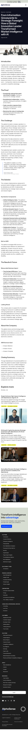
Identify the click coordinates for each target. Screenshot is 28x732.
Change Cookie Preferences (17, 718)
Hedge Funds (6, 577)
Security (5, 550)
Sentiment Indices (7, 687)
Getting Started (6, 624)
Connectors (5, 536)
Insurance (5, 610)
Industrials (5, 595)
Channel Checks (6, 642)
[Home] (5, 5)
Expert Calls (5, 651)
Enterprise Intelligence (8, 541)
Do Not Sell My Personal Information (7, 725)
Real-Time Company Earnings (9, 682)
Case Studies (6, 678)
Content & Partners (7, 539)
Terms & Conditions (18, 721)
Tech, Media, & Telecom (12, 406)
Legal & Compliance (6, 717)
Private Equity (6, 581)
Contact (4, 669)
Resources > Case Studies (6, 12)
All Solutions (5, 568)
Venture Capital (6, 584)
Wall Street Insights (7, 561)
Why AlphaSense (6, 559)
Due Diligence (6, 646)
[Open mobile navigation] (26, 5)
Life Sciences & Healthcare (8, 597)
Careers (5, 667)
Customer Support (7, 619)
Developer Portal (6, 622)
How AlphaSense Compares (9, 545)
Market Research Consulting (9, 655)
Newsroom (5, 671)
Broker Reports (6, 639)
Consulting (5, 606)
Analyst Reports (6, 637)
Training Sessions (7, 626)
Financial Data (6, 543)
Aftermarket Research (7, 635)
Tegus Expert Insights (7, 554)
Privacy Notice (5, 721)
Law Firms (5, 608)
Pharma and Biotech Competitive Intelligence (12, 657)
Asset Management (7, 575)
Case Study (4, 406)
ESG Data (5, 648)
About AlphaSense (7, 664)
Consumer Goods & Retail (8, 590)
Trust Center (5, 628)
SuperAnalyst (6, 552)
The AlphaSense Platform (8, 557)
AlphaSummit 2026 (7, 617)
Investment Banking (7, 579)
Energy (4, 592)
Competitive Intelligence (8, 644)
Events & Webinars (7, 680)
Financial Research (7, 653)
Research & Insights (7, 684)
